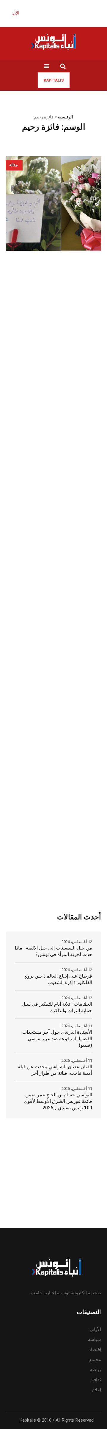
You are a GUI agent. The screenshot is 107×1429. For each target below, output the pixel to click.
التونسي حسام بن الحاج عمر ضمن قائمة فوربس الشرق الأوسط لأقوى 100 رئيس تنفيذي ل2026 (58, 1101)
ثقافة (96, 1379)
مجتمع (95, 1359)
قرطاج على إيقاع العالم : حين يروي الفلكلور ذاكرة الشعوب (57, 979)
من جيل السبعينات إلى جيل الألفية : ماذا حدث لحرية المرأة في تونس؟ (53, 951)
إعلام (96, 1389)
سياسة (94, 1339)
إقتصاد (95, 1349)
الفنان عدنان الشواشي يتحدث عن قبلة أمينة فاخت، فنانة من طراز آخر (55, 1070)
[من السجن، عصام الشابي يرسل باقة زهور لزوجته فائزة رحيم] (53, 203)
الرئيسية (65, 117)
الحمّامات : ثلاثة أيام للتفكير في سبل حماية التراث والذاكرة (57, 1007)
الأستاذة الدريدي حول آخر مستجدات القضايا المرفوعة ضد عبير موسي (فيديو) (57, 1039)
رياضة (95, 1369)
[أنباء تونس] (53, 42)
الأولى (95, 1329)
